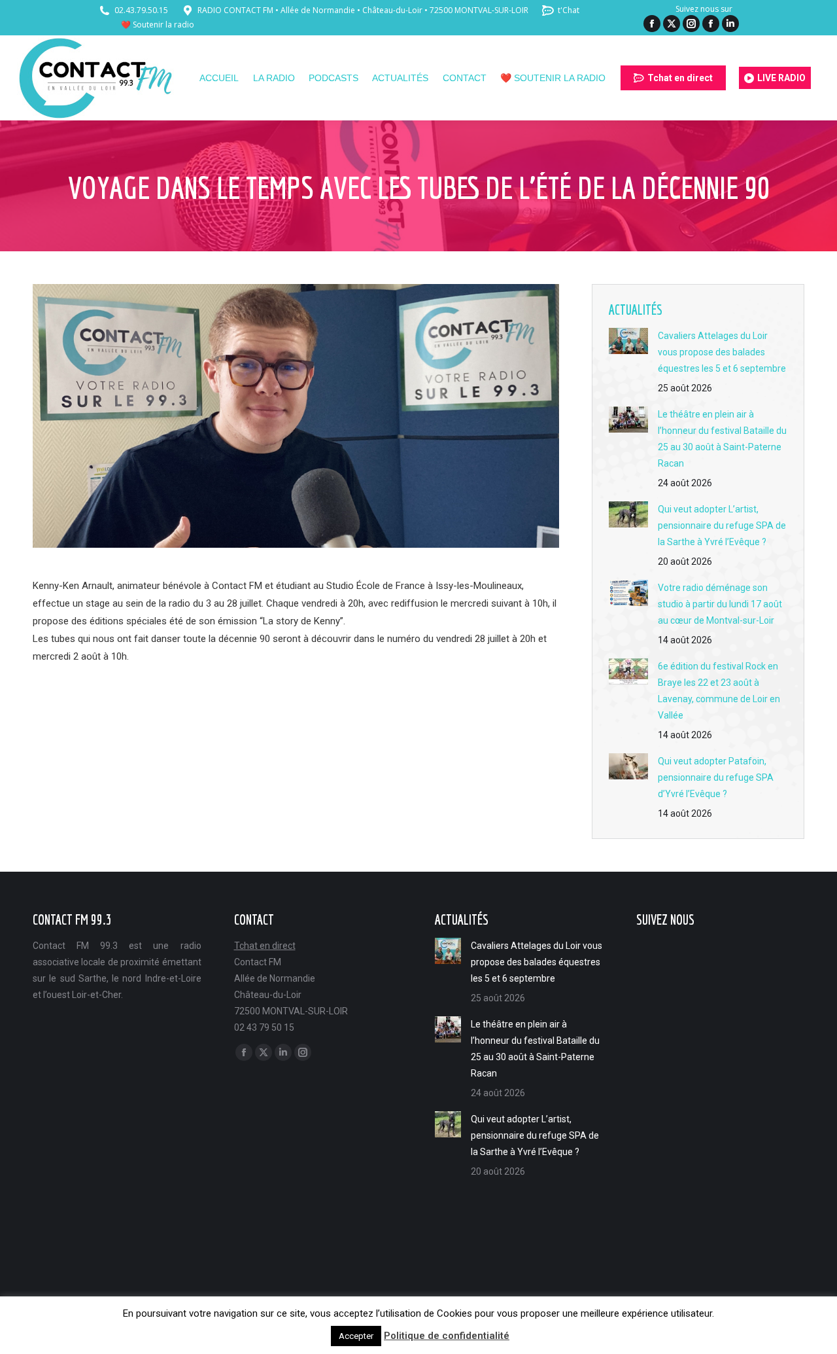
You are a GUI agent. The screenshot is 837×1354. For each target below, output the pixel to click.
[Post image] (628, 341)
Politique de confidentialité (446, 1336)
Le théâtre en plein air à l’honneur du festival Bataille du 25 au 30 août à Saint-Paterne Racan (722, 439)
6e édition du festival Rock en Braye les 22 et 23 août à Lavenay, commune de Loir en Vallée (719, 691)
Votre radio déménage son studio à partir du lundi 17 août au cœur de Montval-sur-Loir (720, 604)
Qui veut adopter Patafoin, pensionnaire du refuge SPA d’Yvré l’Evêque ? (716, 777)
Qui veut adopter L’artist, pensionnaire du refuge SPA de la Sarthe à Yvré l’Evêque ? (722, 525)
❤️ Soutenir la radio (157, 24)
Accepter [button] (356, 1336)
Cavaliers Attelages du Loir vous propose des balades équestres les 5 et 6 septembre (722, 352)
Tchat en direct (265, 945)
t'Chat (568, 10)
